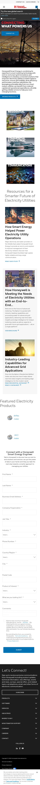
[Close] (37, 772)
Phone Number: (9, 541)
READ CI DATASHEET (12, 385)
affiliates (25, 622)
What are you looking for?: (12, 597)
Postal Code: (7, 575)
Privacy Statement (13, 641)
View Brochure (11, 330)
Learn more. (4, 15)
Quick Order (31, 2)
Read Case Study (11, 261)
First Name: (7, 474)
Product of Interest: (10, 586)
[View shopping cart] (38, 2)
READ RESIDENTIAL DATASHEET (16, 383)
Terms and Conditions (12, 781)
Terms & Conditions (21, 636)
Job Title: (6, 519)
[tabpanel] (20, 236)
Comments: (6, 608)
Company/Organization (12, 508)
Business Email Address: (12, 497)
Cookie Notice (31, 779)
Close (35, 18)
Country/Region (9, 553)
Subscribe (20, 692)
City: (4, 564)
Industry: (6, 530)
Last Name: (7, 485)
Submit (19, 650)
